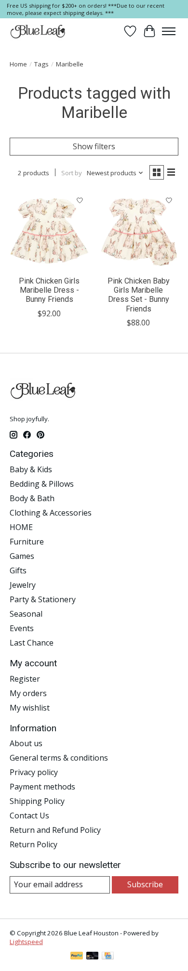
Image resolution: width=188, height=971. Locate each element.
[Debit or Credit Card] (92, 956)
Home (18, 64)
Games (22, 556)
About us (26, 743)
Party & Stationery (43, 599)
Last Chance (32, 642)
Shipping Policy (37, 801)
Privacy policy (34, 772)
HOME (21, 527)
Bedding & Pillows (42, 484)
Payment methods (42, 786)
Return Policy (33, 844)
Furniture (27, 541)
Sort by (71, 172)
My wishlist (30, 707)
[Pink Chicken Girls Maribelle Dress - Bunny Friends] (49, 231)
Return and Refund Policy (55, 830)
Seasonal (26, 613)
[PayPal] (76, 956)
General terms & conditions (59, 757)
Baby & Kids (31, 469)
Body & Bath (32, 498)
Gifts (18, 570)
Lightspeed (26, 941)
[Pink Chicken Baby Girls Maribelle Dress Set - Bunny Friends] (138, 231)
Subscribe (145, 884)
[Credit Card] (108, 956)
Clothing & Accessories (51, 512)
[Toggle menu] (168, 31)
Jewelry (23, 585)
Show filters (94, 146)
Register (25, 678)
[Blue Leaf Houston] (38, 31)
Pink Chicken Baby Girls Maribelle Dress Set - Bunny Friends (138, 294)
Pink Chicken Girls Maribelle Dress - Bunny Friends (49, 290)
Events (22, 628)
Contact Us (29, 815)
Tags (41, 64)
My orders (28, 693)
